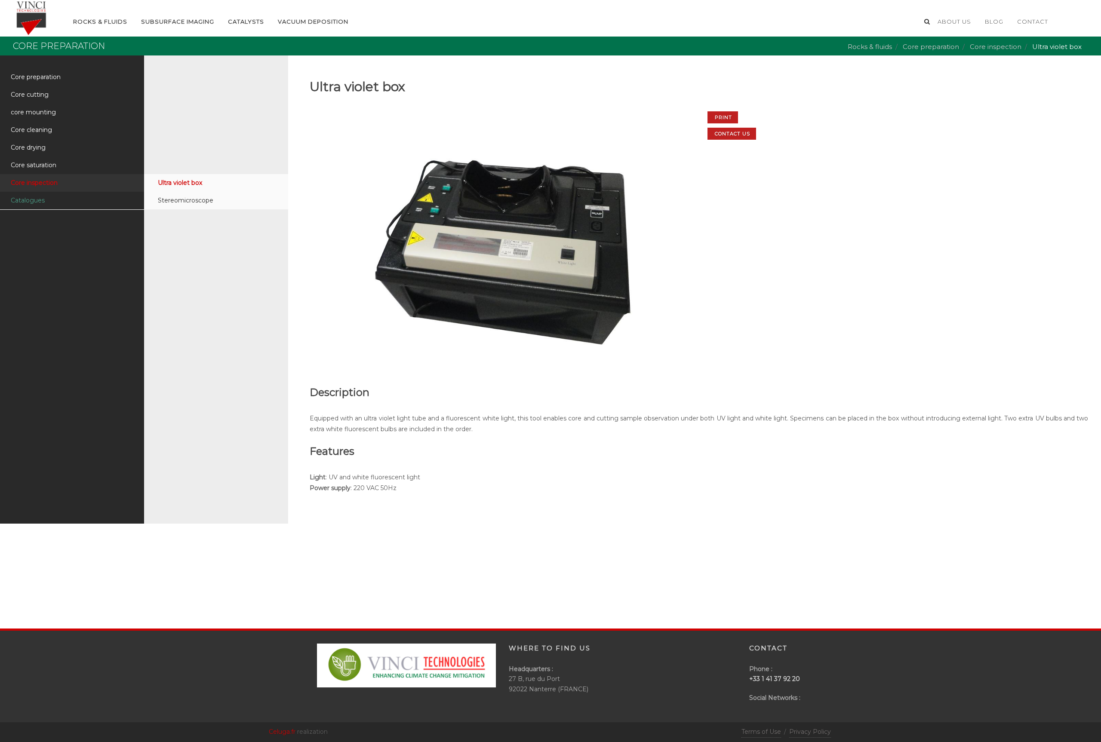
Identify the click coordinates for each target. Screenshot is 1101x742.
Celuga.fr (282, 732)
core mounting (33, 112)
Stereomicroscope (185, 200)
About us (954, 21)
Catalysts (246, 21)
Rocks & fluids (870, 47)
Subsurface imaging (177, 21)
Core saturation (33, 165)
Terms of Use (761, 732)
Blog (994, 21)
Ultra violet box (180, 183)
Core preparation (931, 47)
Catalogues (28, 200)
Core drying (28, 147)
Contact (1032, 21)
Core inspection (995, 47)
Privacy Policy (810, 732)
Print (723, 117)
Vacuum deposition (313, 21)
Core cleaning (31, 130)
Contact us (732, 134)
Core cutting (30, 94)
